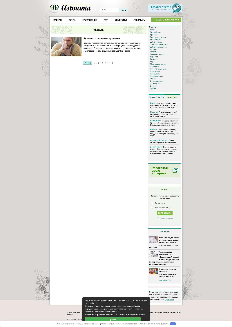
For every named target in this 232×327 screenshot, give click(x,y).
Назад (88, 63)
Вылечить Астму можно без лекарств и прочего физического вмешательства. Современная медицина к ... (163, 150)
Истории (153, 49)
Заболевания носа (158, 47)
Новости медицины (158, 69)
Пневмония (155, 71)
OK (173, 324)
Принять (113, 320)
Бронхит (153, 35)
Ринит (152, 79)
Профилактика (156, 76)
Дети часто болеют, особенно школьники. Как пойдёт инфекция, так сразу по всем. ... (164, 132)
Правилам (169, 299)
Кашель (153, 52)
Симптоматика (156, 81)
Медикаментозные (158, 64)
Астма (72, 20)
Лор (106, 20)
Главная (57, 20)
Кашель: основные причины (102, 38)
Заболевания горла (158, 44)
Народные (154, 66)
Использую (160, 203)
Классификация (157, 54)
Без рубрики (155, 32)
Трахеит (153, 88)
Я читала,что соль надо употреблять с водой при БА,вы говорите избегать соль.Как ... (164, 105)
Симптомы (121, 20)
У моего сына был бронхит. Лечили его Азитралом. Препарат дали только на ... (164, 123)
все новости (165, 280)
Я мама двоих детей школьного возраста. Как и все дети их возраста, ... (163, 114)
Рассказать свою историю (160, 170)
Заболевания (89, 20)
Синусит (153, 86)
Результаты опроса (165, 218)
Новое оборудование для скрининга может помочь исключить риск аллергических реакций (164, 242)
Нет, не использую (163, 207)
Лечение (154, 59)
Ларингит (154, 57)
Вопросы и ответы (158, 37)
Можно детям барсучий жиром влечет (163, 141)
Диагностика (155, 39)
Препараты (140, 20)
